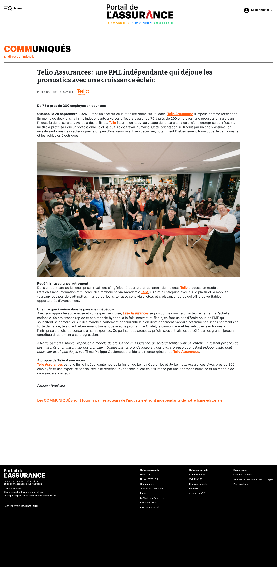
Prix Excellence (241, 484)
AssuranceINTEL (197, 493)
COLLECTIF (164, 23)
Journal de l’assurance (151, 489)
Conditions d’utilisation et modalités (23, 492)
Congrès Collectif (242, 475)
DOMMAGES (118, 23)
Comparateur (147, 484)
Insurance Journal (149, 507)
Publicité (193, 489)
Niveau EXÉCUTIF (149, 479)
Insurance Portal (29, 506)
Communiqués (197, 475)
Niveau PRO (146, 475)
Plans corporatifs (198, 484)
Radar (143, 493)
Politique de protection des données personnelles (30, 496)
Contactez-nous (12, 489)
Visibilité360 (195, 479)
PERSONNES (141, 23)
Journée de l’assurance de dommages (253, 479)
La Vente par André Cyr (152, 498)
